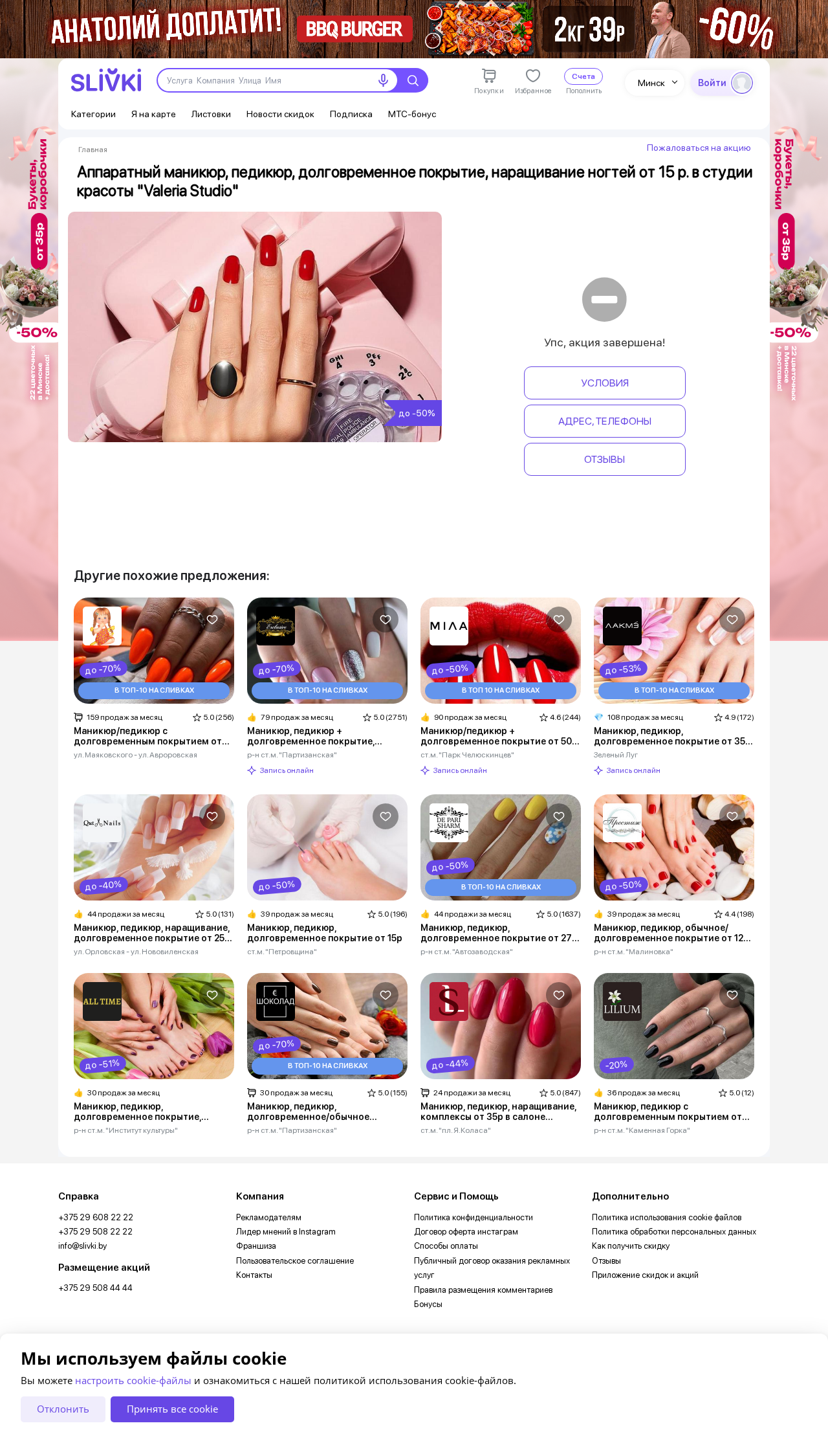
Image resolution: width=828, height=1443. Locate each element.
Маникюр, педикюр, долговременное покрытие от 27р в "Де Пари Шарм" (499, 934)
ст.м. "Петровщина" (282, 951)
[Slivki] (106, 80)
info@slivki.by (82, 1246)
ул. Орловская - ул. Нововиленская (136, 951)
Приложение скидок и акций (645, 1275)
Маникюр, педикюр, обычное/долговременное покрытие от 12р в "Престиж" (671, 934)
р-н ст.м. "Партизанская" (292, 754)
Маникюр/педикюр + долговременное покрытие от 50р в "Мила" (499, 737)
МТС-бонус (412, 114)
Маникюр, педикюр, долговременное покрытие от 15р (324, 933)
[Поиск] (412, 80)
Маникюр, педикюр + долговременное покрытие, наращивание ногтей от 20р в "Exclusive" (314, 737)
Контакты (254, 1275)
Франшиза (256, 1246)
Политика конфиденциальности (473, 1217)
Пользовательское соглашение (295, 1261)
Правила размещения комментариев (483, 1290)
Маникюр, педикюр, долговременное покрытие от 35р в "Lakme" (672, 737)
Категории (93, 114)
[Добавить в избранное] (212, 619)
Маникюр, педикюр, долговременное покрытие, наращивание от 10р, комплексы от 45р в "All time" (148, 1112)
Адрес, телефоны (604, 421)
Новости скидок (280, 114)
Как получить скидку (631, 1246)
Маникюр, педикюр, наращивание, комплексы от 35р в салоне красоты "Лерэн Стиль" (498, 1112)
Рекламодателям (268, 1217)
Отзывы (604, 459)
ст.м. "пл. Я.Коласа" (455, 1130)
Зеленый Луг (616, 754)
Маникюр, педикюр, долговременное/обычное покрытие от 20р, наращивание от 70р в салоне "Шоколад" (325, 1112)
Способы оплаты (446, 1246)
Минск (651, 83)
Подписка (351, 114)
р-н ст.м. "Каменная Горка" (642, 1130)
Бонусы (428, 1304)
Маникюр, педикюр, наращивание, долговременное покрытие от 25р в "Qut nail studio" (152, 934)
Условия (605, 383)
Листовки (211, 114)
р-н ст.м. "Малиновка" (633, 951)
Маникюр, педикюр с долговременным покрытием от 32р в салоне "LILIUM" (668, 1112)
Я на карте (153, 114)
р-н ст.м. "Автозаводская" (466, 951)
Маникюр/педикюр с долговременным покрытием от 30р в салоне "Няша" (148, 737)
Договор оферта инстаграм (466, 1231)
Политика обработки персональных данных (674, 1231)
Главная (92, 149)
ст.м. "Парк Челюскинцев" (467, 754)
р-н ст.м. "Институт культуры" (126, 1130)
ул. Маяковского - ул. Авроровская (135, 754)
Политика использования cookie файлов (666, 1217)
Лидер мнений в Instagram (286, 1231)
